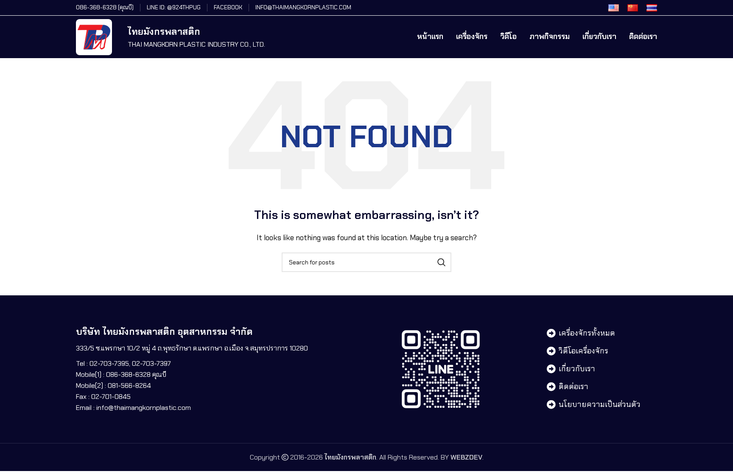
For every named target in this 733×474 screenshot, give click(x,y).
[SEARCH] (441, 262)
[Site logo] (94, 36)
